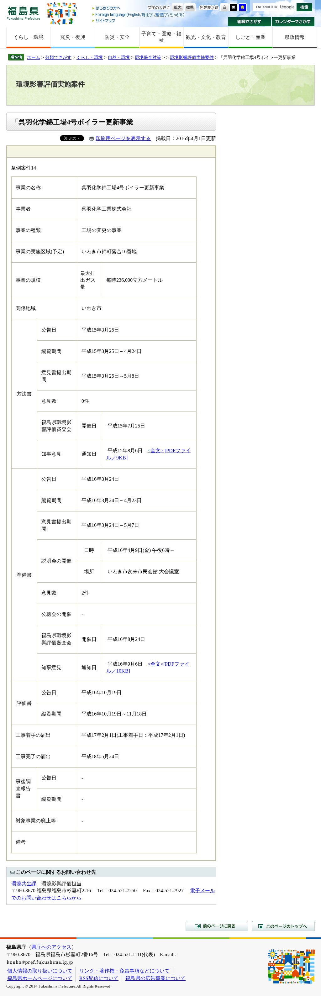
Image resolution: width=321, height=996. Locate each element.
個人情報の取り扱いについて (39, 970)
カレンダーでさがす (293, 21)
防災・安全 (117, 37)
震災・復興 (72, 37)
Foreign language (139, 15)
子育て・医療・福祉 (161, 37)
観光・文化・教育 (206, 37)
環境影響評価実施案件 (192, 57)
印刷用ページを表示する (123, 138)
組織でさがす (249, 21)
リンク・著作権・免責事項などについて (124, 970)
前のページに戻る (217, 926)
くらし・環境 (28, 37)
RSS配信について (98, 978)
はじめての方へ (139, 9)
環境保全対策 (148, 57)
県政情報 (295, 37)
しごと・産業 (250, 37)
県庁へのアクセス (51, 947)
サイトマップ (139, 21)
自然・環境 (119, 57)
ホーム (33, 57)
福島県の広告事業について (155, 978)
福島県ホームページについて (39, 978)
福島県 (23, 13)
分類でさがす (58, 57)
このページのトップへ (283, 926)
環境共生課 (23, 883)
